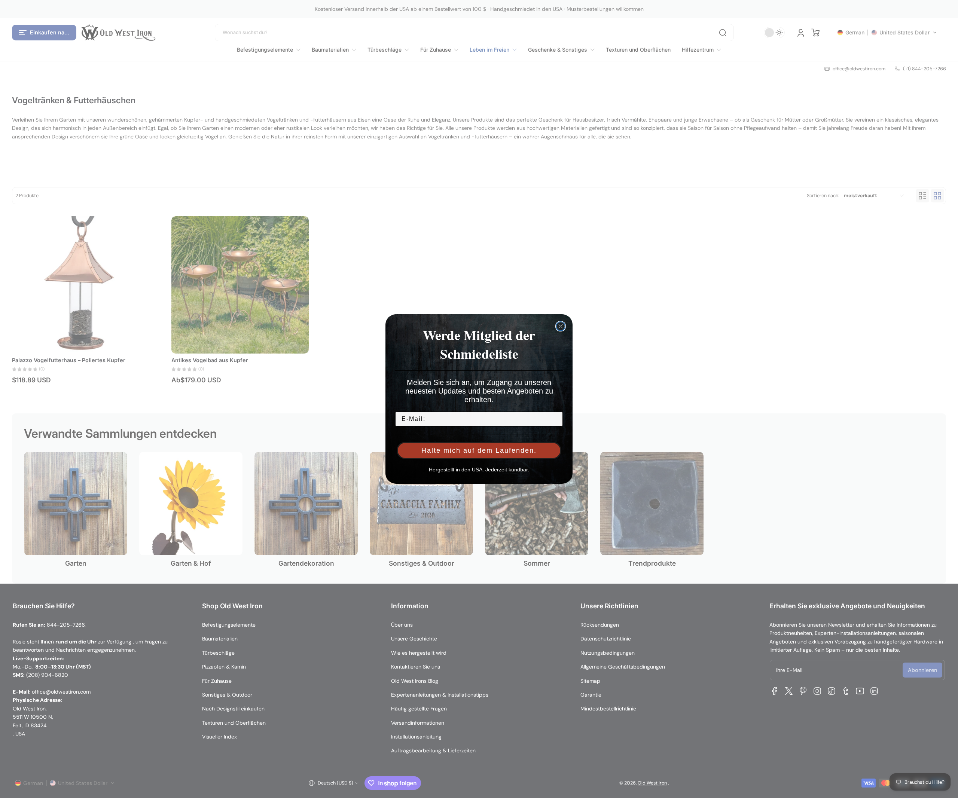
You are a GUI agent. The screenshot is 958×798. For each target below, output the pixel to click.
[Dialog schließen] (560, 326)
